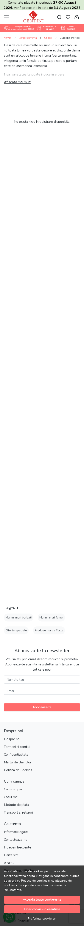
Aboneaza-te (42, 707)
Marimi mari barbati (19, 617)
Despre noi (12, 739)
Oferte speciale (16, 630)
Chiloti (48, 38)
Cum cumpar (13, 789)
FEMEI (7, 38)
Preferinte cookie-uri (42, 918)
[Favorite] (68, 17)
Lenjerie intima (28, 38)
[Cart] (76, 17)
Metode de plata (16, 804)
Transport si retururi (18, 812)
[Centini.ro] (33, 17)
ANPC (9, 863)
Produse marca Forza (49, 630)
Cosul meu (11, 797)
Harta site (11, 855)
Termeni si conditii (17, 746)
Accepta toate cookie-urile (42, 899)
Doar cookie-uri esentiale (42, 909)
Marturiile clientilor (17, 762)
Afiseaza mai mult (17, 82)
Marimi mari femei (51, 617)
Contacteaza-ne (15, 839)
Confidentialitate (16, 754)
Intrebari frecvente (17, 847)
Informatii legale (16, 832)
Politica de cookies (34, 880)
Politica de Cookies (18, 770)
